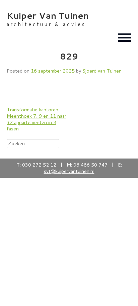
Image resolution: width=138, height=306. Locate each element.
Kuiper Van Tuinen (48, 15)
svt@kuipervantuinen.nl (69, 171)
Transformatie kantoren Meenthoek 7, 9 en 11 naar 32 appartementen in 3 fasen (36, 119)
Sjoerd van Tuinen (102, 70)
